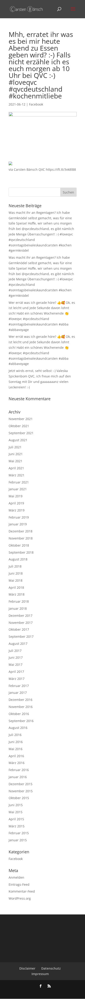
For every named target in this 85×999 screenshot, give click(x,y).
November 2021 (21, 419)
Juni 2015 (16, 805)
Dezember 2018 (20, 531)
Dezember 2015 (20, 784)
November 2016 (21, 707)
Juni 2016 (16, 742)
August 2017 (18, 643)
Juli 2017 (15, 650)
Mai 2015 (15, 812)
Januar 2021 (18, 489)
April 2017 (16, 671)
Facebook (36, 104)
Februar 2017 (19, 686)
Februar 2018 (19, 601)
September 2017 (21, 636)
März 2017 (16, 678)
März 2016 (16, 763)
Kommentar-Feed (22, 891)
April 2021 (16, 468)
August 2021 (18, 440)
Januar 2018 (18, 608)
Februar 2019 (19, 517)
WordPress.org (20, 898)
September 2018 (21, 552)
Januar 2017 (18, 692)
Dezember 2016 (20, 699)
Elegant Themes (35, 992)
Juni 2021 (16, 454)
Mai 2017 (15, 664)
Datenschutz (51, 968)
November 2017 (21, 622)
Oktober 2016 (19, 714)
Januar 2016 (18, 777)
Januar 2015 (18, 840)
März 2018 (16, 594)
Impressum (40, 974)
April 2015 (16, 819)
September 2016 (21, 721)
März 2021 (16, 475)
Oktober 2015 (19, 798)
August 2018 (18, 559)
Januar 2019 (18, 524)
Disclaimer (27, 968)
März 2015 (16, 826)
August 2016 (18, 727)
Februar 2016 (19, 770)
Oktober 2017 (19, 629)
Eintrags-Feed (19, 884)
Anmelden (16, 877)
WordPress (67, 992)
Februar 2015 (19, 833)
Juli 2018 (15, 566)
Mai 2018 (15, 580)
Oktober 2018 (19, 545)
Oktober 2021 (19, 426)
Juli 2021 (15, 447)
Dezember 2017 (20, 615)
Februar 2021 (19, 482)
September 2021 (21, 433)
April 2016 (16, 756)
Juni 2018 (16, 573)
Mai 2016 (15, 749)
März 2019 (16, 510)
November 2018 (21, 538)
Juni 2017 (16, 657)
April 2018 (16, 587)
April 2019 (16, 503)
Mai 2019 (15, 496)
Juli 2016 (15, 735)
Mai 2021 (15, 461)
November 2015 (21, 791)
